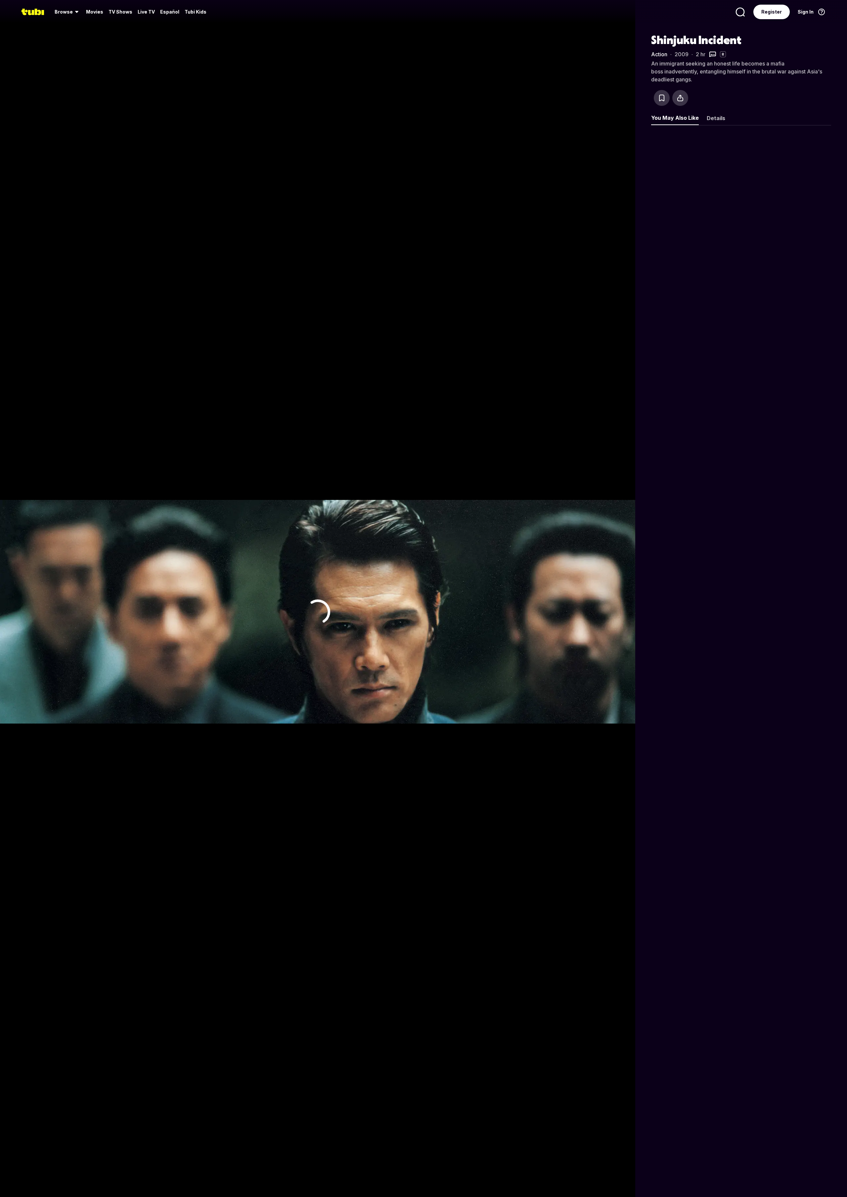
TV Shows (120, 12)
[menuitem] (68, 12)
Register (771, 12)
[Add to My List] (662, 98)
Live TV (146, 12)
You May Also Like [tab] (675, 117)
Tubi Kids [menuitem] (195, 12)
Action (659, 54)
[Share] (680, 98)
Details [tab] (716, 118)
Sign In (806, 12)
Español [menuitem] (169, 12)
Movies (94, 12)
